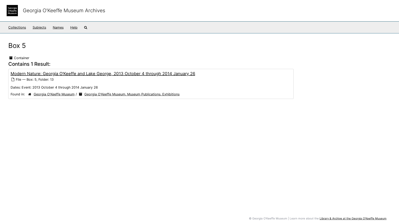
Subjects (39, 27)
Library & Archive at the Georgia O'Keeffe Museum (353, 218)
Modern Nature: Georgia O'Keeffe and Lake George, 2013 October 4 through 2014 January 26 (103, 73)
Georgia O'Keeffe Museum (54, 94)
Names (58, 27)
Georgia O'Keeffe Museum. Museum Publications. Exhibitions (132, 94)
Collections (17, 27)
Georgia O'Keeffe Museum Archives (64, 10)
